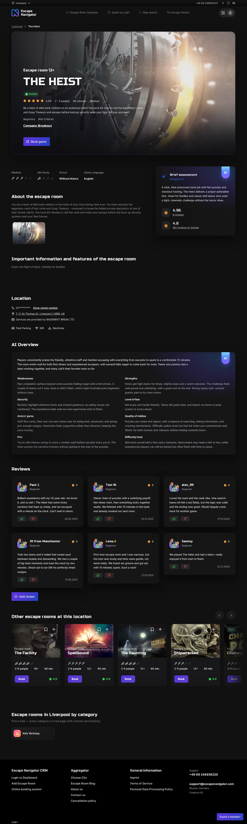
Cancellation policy (83, 800)
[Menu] (227, 12)
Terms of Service (141, 783)
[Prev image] (219, 615)
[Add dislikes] (33, 518)
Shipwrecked (186, 653)
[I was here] (54, 629)
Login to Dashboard (24, 777)
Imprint (134, 777)
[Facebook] (223, 3)
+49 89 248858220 (207, 3)
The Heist (34, 26)
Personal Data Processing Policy (151, 789)
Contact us (78, 795)
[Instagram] (228, 3)
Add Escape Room (23, 783)
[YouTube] (233, 3)
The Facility (25, 653)
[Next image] (231, 615)
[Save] (46, 629)
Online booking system (26, 789)
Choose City (79, 777)
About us (77, 789)
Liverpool (17, 26)
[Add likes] (21, 518)
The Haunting (133, 653)
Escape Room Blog (83, 783)
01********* (23, 307)
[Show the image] (29, 233)
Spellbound (78, 653)
